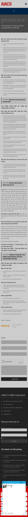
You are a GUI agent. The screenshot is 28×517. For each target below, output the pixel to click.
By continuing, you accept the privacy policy (13, 438)
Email (2, 432)
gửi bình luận (15, 379)
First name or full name (6, 427)
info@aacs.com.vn (7, 414)
